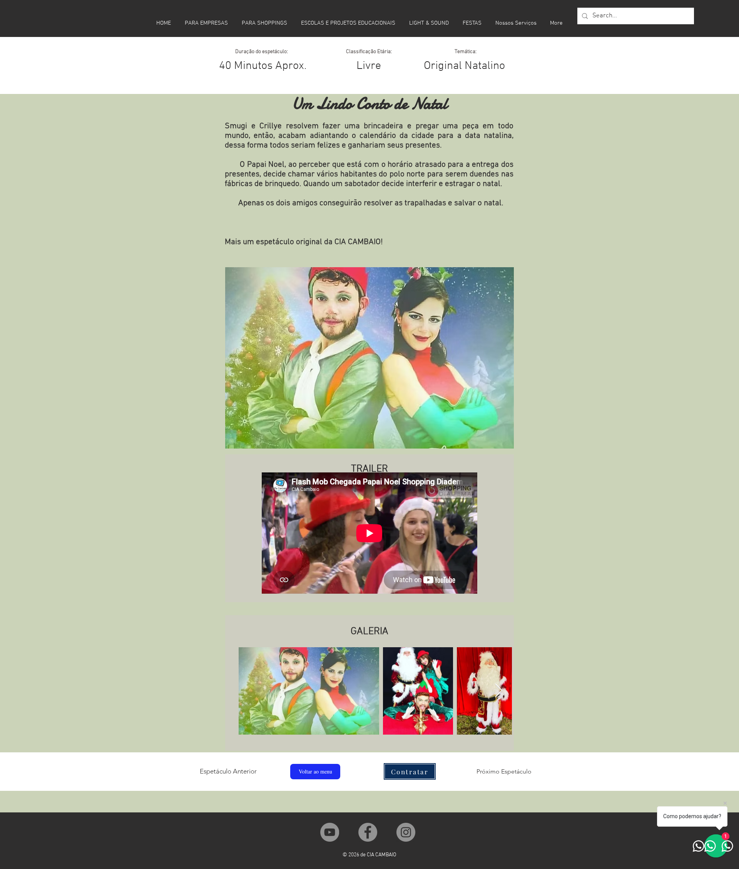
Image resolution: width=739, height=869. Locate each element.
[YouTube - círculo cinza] (329, 832)
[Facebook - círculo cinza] (367, 832)
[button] (409, 771)
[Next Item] (498, 690)
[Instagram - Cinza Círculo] (405, 832)
